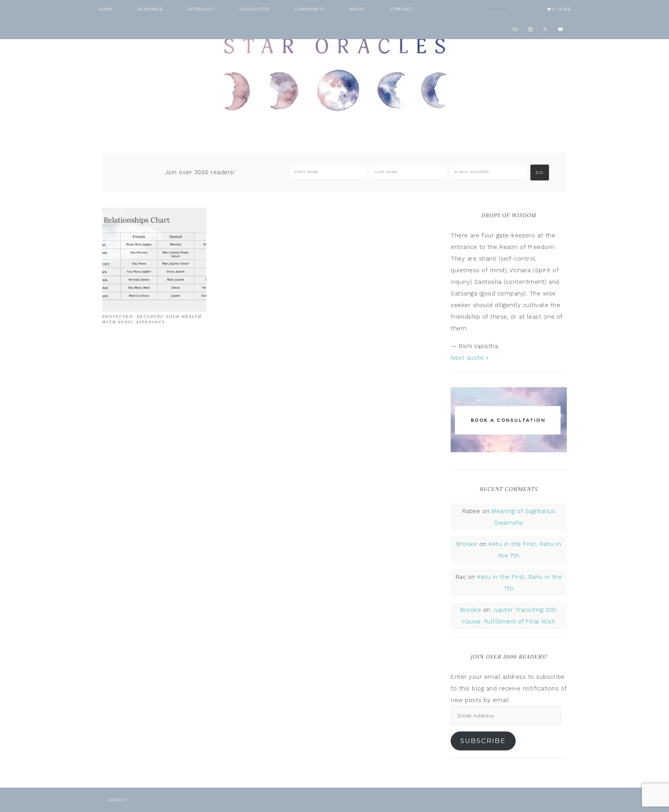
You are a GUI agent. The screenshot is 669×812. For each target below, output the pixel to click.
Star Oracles (334, 73)
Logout (117, 800)
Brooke (466, 544)
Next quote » (470, 357)
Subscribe (483, 741)
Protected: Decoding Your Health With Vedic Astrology (152, 319)
